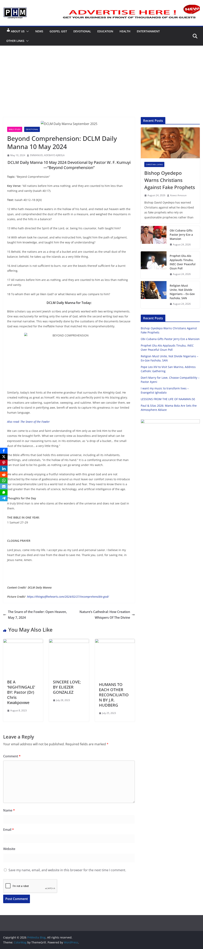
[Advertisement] (101, 75)
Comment (12, 756)
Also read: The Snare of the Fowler (28, 422)
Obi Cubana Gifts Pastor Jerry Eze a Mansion (181, 235)
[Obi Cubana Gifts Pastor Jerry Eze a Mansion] (154, 237)
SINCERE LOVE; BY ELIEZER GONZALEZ (67, 687)
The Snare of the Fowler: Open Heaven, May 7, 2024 (37, 615)
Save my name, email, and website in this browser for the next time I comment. (67, 870)
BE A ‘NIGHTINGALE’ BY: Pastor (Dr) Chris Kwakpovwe (21, 692)
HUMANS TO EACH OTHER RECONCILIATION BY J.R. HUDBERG (114, 695)
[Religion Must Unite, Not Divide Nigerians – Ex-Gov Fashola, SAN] (154, 294)
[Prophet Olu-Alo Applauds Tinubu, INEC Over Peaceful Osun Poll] (154, 265)
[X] (4, 457)
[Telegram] (4, 498)
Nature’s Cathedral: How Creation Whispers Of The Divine (104, 615)
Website (9, 849)
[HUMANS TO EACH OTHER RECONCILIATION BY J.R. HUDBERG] (115, 642)
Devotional (82, 31)
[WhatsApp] (4, 480)
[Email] (4, 486)
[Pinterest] (4, 463)
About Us (18, 31)
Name (9, 810)
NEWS (39, 31)
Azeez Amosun (178, 195)
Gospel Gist (58, 31)
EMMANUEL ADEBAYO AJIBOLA (47, 155)
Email (8, 829)
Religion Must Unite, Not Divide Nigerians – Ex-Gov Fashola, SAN (182, 292)
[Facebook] (4, 451)
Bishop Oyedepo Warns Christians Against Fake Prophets (169, 180)
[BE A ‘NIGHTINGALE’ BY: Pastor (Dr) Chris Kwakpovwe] (23, 642)
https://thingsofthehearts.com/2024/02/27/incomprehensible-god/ (68, 596)
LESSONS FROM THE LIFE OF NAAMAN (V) (168, 399)
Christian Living (154, 164)
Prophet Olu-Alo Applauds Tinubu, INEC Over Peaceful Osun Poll (182, 262)
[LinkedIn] (4, 469)
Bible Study (15, 129)
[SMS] (4, 492)
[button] (27, 31)
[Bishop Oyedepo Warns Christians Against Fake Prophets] (170, 142)
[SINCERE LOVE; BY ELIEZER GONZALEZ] (69, 642)
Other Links (15, 41)
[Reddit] (4, 474)
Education (105, 31)
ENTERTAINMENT (148, 31)
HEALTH (125, 31)
